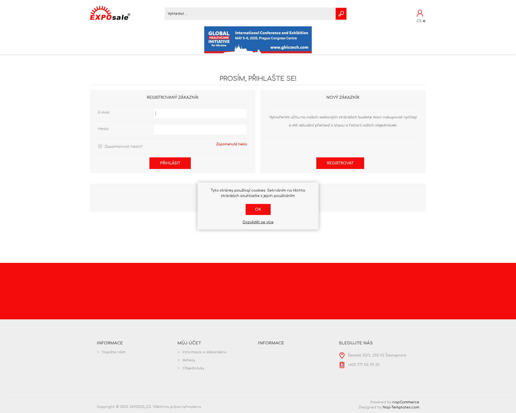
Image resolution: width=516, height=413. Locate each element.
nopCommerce (405, 402)
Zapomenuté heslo (231, 144)
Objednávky (193, 368)
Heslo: (103, 129)
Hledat (341, 14)
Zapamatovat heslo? (124, 147)
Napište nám (114, 352)
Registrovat (340, 163)
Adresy (189, 360)
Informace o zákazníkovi (204, 352)
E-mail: (104, 112)
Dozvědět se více (258, 222)
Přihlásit (170, 163)
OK (258, 209)
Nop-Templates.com (401, 407)
